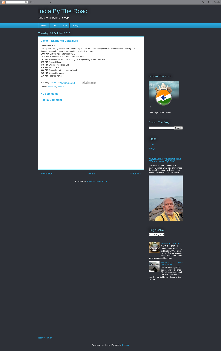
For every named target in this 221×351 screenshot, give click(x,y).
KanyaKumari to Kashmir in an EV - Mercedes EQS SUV (165, 160)
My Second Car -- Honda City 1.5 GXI (172, 263)
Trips (54, 25)
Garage (76, 25)
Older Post (135, 173)
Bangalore (52, 87)
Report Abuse (45, 337)
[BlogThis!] (85, 82)
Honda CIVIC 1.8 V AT (171, 243)
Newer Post (47, 173)
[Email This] (83, 82)
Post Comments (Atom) (97, 181)
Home (43, 25)
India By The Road (62, 11)
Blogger (125, 345)
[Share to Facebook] (91, 82)
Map (65, 25)
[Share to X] (88, 82)
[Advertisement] (158, 49)
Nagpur (60, 87)
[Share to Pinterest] (94, 82)
